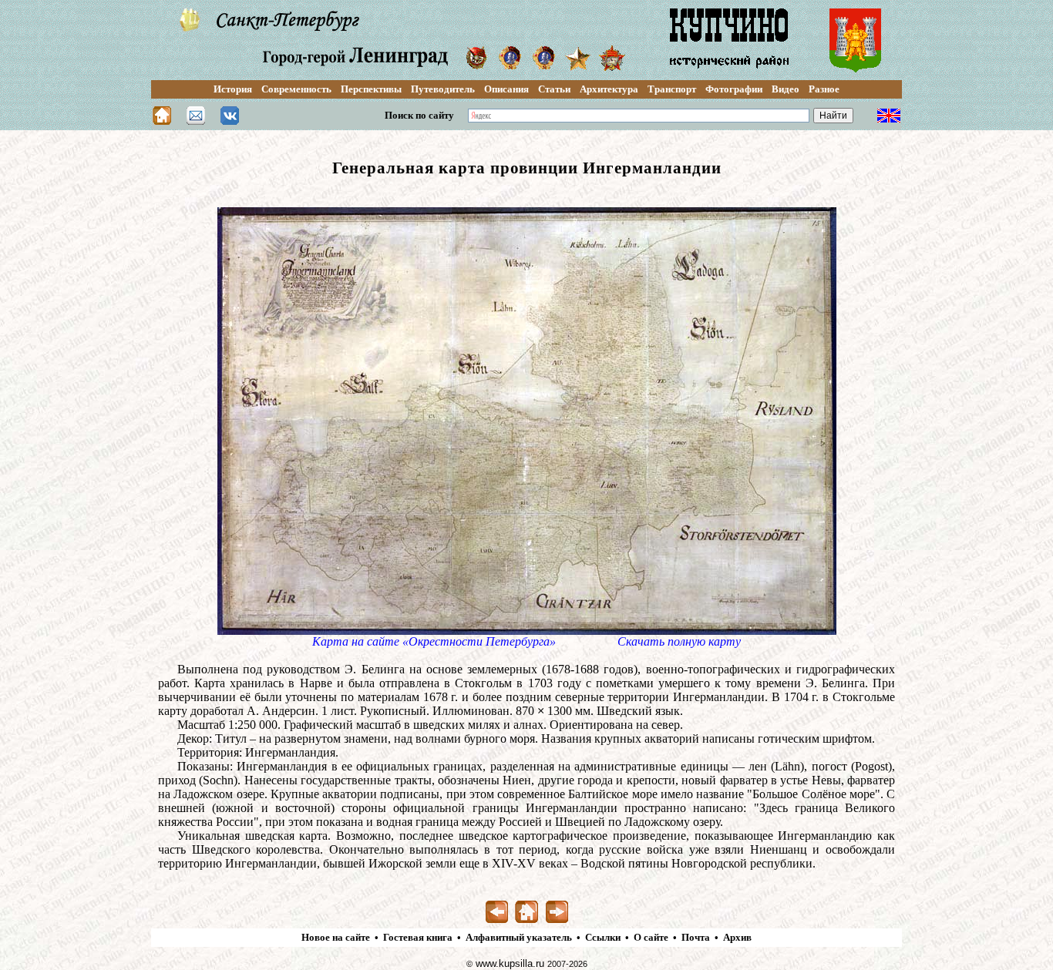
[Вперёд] (557, 919)
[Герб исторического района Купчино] (856, 71)
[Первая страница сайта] (162, 120)
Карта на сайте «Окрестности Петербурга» (434, 641)
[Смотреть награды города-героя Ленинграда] (476, 65)
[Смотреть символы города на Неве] (190, 28)
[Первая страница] (527, 919)
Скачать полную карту (679, 641)
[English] (888, 119)
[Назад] (497, 919)
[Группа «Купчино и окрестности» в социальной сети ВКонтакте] (229, 120)
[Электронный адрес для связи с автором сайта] (196, 120)
